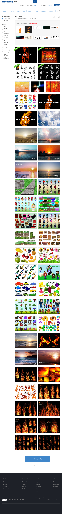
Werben (24, 484)
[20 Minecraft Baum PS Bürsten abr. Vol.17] (26, 306)
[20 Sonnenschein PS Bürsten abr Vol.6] (26, 153)
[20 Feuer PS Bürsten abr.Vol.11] (26, 442)
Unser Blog (55, 486)
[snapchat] (20, 499)
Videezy (5, 486)
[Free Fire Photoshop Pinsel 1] (49, 101)
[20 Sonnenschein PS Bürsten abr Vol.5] (49, 136)
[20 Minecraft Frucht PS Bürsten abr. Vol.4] (26, 255)
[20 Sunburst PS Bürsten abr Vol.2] (26, 136)
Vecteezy (5, 484)
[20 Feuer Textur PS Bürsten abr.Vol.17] (49, 374)
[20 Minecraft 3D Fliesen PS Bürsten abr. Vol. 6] (26, 238)
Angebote (24, 481)
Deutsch (38, 488)
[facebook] (9, 499)
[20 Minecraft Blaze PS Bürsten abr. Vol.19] (49, 323)
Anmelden (57, 5)
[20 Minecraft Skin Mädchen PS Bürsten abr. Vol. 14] (26, 204)
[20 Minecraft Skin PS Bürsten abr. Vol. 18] (49, 306)
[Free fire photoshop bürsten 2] (26, 118)
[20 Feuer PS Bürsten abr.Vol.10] (49, 425)
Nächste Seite (37, 459)
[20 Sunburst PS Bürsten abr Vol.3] (49, 170)
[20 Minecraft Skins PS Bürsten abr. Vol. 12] (49, 221)
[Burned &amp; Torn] (22, 86)
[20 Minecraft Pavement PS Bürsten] (26, 187)
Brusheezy (6, 481)
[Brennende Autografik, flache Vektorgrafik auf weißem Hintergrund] (46, 38)
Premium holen (43, 5)
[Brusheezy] (7, 1)
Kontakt (55, 488)
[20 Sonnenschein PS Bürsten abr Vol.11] (26, 340)
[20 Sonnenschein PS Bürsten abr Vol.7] (49, 153)
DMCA (24, 488)
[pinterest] (15, 499)
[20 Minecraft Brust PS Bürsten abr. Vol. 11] (26, 221)
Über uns (55, 481)
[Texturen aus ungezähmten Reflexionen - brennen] (53, 86)
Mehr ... (38, 491)
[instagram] (17, 499)
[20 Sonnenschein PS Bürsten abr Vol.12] (26, 357)
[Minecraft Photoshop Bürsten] (26, 101)
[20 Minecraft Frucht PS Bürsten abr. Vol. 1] (49, 289)
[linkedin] (23, 499)
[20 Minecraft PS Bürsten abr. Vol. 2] (49, 272)
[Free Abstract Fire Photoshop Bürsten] (26, 55)
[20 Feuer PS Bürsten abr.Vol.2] (49, 408)
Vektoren (22, 5)
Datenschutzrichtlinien (53, 499)
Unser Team (56, 484)
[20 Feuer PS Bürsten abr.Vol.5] (49, 391)
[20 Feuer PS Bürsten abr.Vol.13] (49, 442)
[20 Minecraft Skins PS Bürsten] (49, 187)
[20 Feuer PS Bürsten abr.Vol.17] (26, 374)
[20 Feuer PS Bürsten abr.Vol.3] (26, 425)
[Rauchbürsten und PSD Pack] (49, 72)
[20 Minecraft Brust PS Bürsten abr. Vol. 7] (49, 238)
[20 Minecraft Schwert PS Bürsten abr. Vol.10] (26, 272)
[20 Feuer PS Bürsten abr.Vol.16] (49, 340)
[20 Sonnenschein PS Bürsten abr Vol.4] (26, 170)
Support (24, 486)
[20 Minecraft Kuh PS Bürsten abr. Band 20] (26, 323)
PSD (35, 5)
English (38, 481)
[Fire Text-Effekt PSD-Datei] (49, 55)
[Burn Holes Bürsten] (37, 86)
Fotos (27, 5)
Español (38, 484)
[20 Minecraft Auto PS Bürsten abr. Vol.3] (26, 289)
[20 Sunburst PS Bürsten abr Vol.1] (49, 118)
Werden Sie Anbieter (8, 488)
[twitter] (12, 499)
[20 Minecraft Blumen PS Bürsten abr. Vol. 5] (49, 255)
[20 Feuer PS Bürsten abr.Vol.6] (26, 408)
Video (31, 5)
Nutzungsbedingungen (41, 499)
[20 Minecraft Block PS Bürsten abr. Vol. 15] (49, 204)
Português (38, 486)
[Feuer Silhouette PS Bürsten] (26, 391)
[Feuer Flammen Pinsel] (26, 72)
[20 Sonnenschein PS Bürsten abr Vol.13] (49, 357)
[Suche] (35, 1)
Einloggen (50, 5)
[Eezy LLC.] (4, 499)
